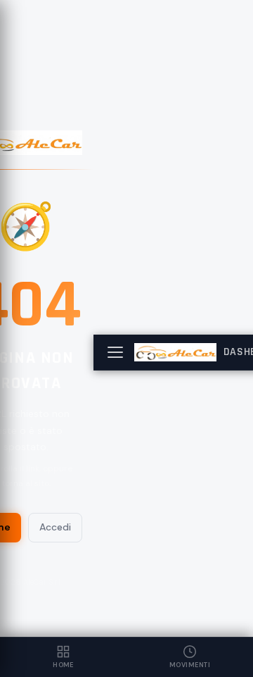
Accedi (55, 527)
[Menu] (115, 352)
